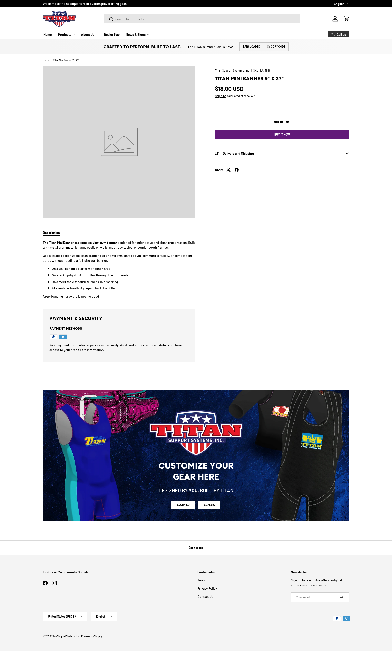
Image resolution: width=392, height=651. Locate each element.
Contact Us (205, 596)
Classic (209, 504)
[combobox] (202, 18)
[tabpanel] (119, 269)
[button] (346, 18)
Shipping (220, 96)
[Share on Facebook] (237, 170)
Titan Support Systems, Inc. (232, 70)
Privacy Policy (207, 588)
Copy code (278, 46)
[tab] (51, 232)
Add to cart (282, 122)
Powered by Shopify (91, 636)
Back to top (196, 547)
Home (46, 60)
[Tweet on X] (228, 170)
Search (202, 580)
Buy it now (282, 134)
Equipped (183, 504)
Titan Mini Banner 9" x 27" (66, 60)
